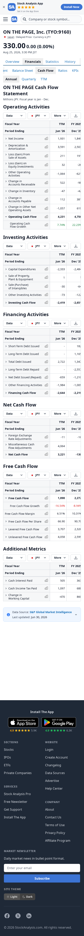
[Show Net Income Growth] (6, 139)
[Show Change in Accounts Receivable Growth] (6, 181)
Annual (11, 79)
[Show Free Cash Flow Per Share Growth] (6, 521)
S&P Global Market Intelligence (51, 612)
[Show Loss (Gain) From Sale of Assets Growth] (6, 154)
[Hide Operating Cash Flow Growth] (6, 217)
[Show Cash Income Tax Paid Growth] (6, 588)
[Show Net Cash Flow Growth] (6, 454)
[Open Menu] (5, 19)
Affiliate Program (57, 840)
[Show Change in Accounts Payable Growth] (6, 198)
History (70, 61)
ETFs (7, 765)
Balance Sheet (22, 70)
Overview (12, 61)
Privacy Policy (55, 833)
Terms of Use (55, 825)
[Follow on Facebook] (7, 916)
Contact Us (53, 817)
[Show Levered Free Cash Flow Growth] (6, 529)
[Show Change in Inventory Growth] (6, 191)
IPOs (7, 757)
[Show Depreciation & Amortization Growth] (6, 146)
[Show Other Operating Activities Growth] (6, 172)
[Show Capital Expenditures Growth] (6, 269)
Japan (11, 37)
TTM (44, 79)
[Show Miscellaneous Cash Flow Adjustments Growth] (6, 445)
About (49, 809)
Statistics (52, 61)
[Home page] (14, 19)
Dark (29, 896)
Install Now (71, 7)
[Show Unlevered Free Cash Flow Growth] (6, 537)
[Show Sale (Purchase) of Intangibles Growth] (6, 285)
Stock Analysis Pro (17, 794)
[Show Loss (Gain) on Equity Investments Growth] (6, 163)
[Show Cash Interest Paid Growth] (6, 581)
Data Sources (55, 773)
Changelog (53, 765)
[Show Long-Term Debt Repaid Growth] (6, 369)
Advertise (52, 781)
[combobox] (51, 19)
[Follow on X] (18, 916)
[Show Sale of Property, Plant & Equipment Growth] (6, 276)
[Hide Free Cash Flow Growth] (6, 498)
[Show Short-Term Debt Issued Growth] (6, 346)
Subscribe (42, 878)
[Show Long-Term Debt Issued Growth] (6, 354)
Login (49, 749)
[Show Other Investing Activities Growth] (6, 295)
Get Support (13, 809)
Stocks (9, 749)
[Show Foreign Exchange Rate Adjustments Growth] (6, 436)
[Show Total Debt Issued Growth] (6, 362)
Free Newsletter (15, 802)
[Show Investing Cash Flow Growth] (6, 303)
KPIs (75, 70)
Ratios (62, 70)
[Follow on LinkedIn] (29, 916)
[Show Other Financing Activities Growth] (6, 385)
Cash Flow (46, 70)
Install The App (15, 817)
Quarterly (29, 79)
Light (13, 896)
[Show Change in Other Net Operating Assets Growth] (6, 207)
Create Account (56, 757)
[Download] (76, 115)
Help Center (54, 788)
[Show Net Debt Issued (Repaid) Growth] (6, 377)
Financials (33, 61)
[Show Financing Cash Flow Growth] (6, 393)
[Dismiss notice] (4, 7)
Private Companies (18, 773)
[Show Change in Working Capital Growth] (6, 595)
